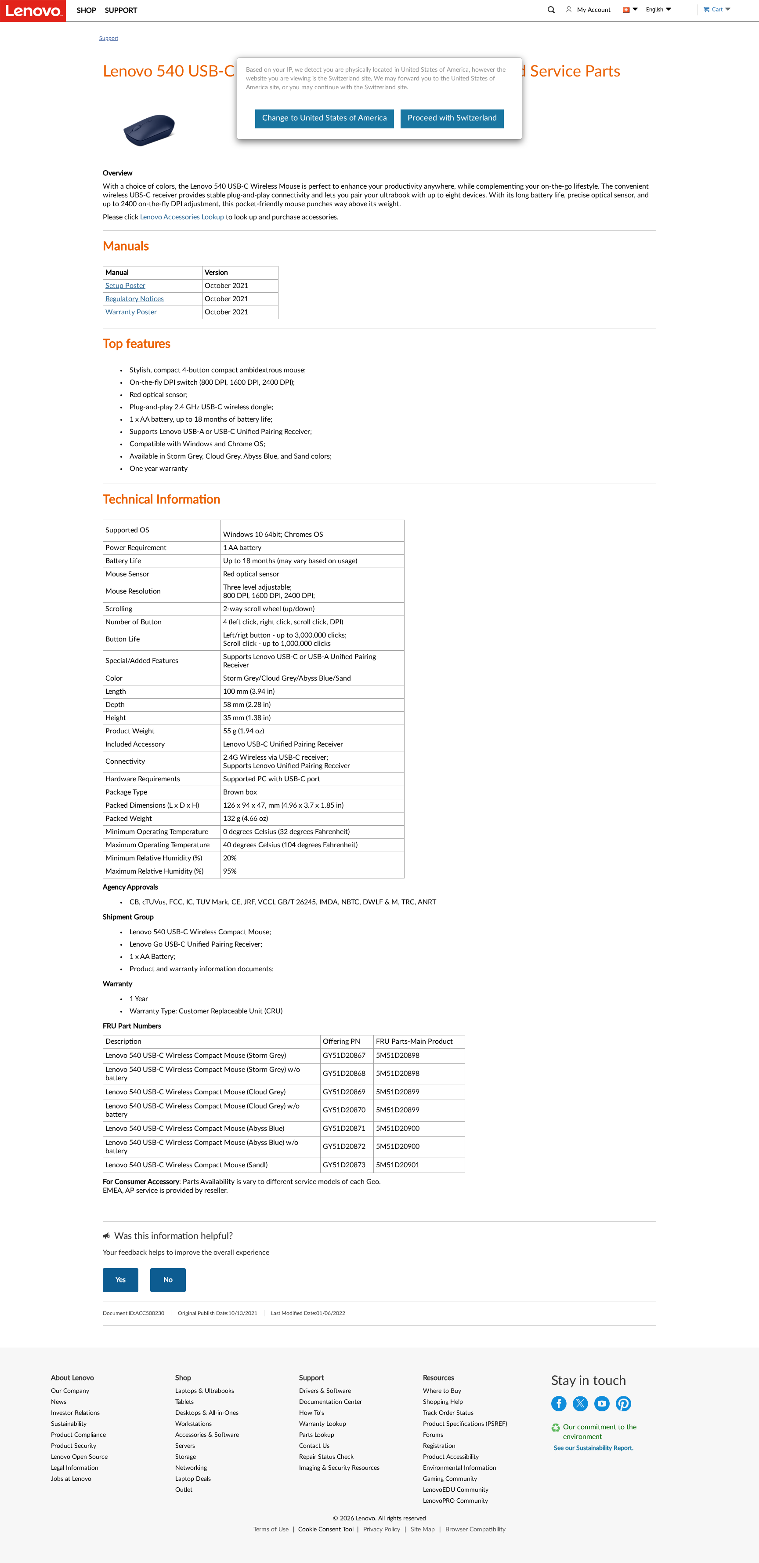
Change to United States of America (324, 118)
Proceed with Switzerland (452, 118)
